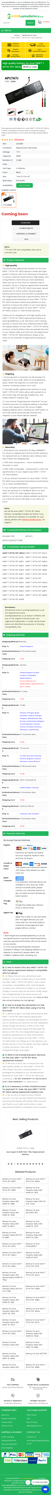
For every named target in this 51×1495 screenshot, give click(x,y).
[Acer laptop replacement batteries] (26, 16)
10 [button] (36, 1164)
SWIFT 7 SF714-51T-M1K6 (12, 578)
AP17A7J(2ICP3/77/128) (12, 540)
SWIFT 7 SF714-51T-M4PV (13, 570)
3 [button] (14, 1164)
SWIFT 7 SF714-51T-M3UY (13, 566)
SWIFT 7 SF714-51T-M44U (36, 582)
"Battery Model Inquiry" (32, 519)
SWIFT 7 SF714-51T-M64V (36, 561)
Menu (7, 30)
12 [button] (42, 1164)
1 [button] (8, 1164)
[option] (25, 92)
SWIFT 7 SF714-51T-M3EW (36, 566)
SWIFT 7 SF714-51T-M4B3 (36, 595)
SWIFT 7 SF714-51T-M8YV (13, 591)
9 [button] (33, 1164)
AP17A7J (29, 536)
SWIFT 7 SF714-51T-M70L (13, 557)
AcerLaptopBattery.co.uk (28, 1478)
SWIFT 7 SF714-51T (33, 578)
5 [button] (21, 1164)
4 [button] (18, 1164)
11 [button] (39, 1164)
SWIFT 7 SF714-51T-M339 (13, 599)
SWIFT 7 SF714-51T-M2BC (36, 570)
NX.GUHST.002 (8, 536)
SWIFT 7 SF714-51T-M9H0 (36, 587)
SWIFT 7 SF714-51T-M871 (36, 591)
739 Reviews (19, 139)
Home (16, 35)
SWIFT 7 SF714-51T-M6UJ (13, 582)
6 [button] (24, 1164)
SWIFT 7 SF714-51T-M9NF (13, 587)
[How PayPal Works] (37, 1460)
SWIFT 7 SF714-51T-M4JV (36, 553)
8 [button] (30, 1164)
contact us (35, 496)
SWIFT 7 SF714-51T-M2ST (13, 595)
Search (30, 23)
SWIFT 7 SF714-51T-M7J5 (36, 574)
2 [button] (11, 1164)
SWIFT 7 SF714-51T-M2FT (13, 574)
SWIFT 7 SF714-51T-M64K (36, 557)
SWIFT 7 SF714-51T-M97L (13, 561)
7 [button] (27, 1164)
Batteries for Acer (29, 35)
